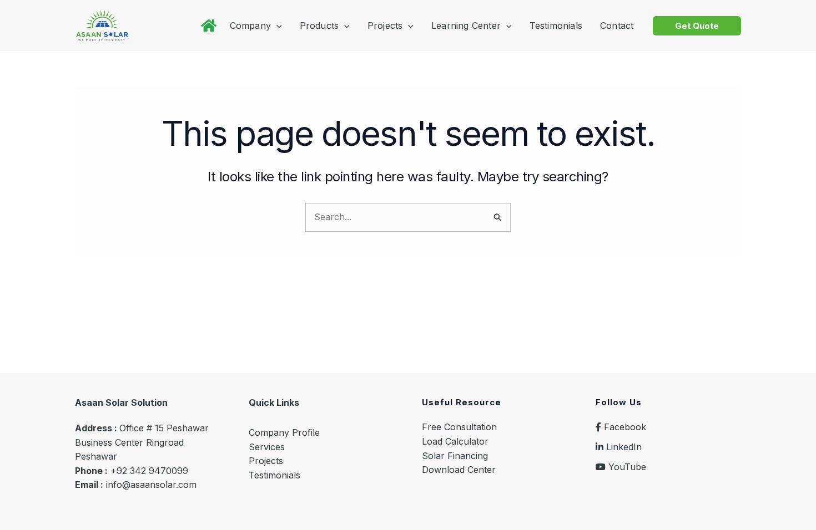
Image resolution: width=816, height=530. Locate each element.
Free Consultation (459, 426)
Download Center (459, 469)
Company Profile (284, 432)
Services (267, 446)
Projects (266, 460)
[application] (276, 25)
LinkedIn (622, 446)
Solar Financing (455, 455)
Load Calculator (455, 441)
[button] (697, 25)
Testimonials (274, 475)
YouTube (626, 466)
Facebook (623, 426)
